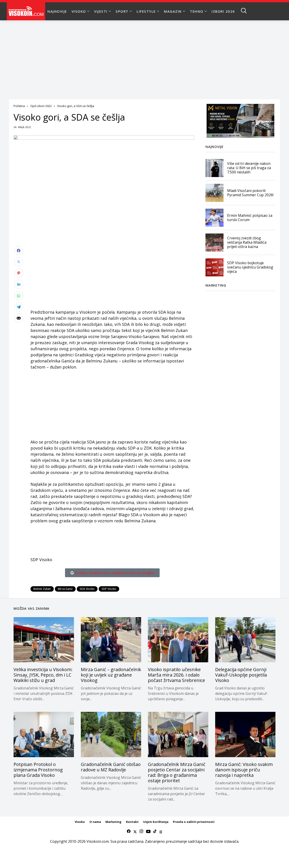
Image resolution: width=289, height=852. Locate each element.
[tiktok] (154, 831)
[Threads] (160, 831)
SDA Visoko (87, 589)
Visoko (80, 822)
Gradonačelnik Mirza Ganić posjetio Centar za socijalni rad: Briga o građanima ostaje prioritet (176, 772)
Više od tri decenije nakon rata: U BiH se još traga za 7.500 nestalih (249, 168)
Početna (19, 106)
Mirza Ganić (65, 589)
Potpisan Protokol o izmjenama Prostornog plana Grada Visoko (38, 769)
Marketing (113, 822)
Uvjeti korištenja (155, 822)
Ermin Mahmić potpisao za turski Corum (249, 217)
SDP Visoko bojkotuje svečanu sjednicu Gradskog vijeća (250, 267)
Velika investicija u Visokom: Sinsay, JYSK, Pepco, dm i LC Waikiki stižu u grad (43, 674)
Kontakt (132, 822)
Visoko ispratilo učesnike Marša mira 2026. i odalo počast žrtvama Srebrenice (176, 674)
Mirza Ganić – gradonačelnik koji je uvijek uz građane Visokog (111, 674)
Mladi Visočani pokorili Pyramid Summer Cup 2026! (250, 192)
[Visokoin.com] (27, 11)
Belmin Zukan (42, 589)
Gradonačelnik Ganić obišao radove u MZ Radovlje (111, 767)
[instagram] (141, 831)
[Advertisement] (144, 54)
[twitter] (135, 831)
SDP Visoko (109, 589)
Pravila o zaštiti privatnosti (193, 822)
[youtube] (148, 831)
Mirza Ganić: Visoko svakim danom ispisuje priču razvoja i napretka (244, 769)
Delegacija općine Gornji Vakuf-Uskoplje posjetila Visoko (241, 674)
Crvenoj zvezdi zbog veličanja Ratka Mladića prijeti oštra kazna (246, 242)
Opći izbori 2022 (41, 106)
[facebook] (129, 831)
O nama (95, 822)
